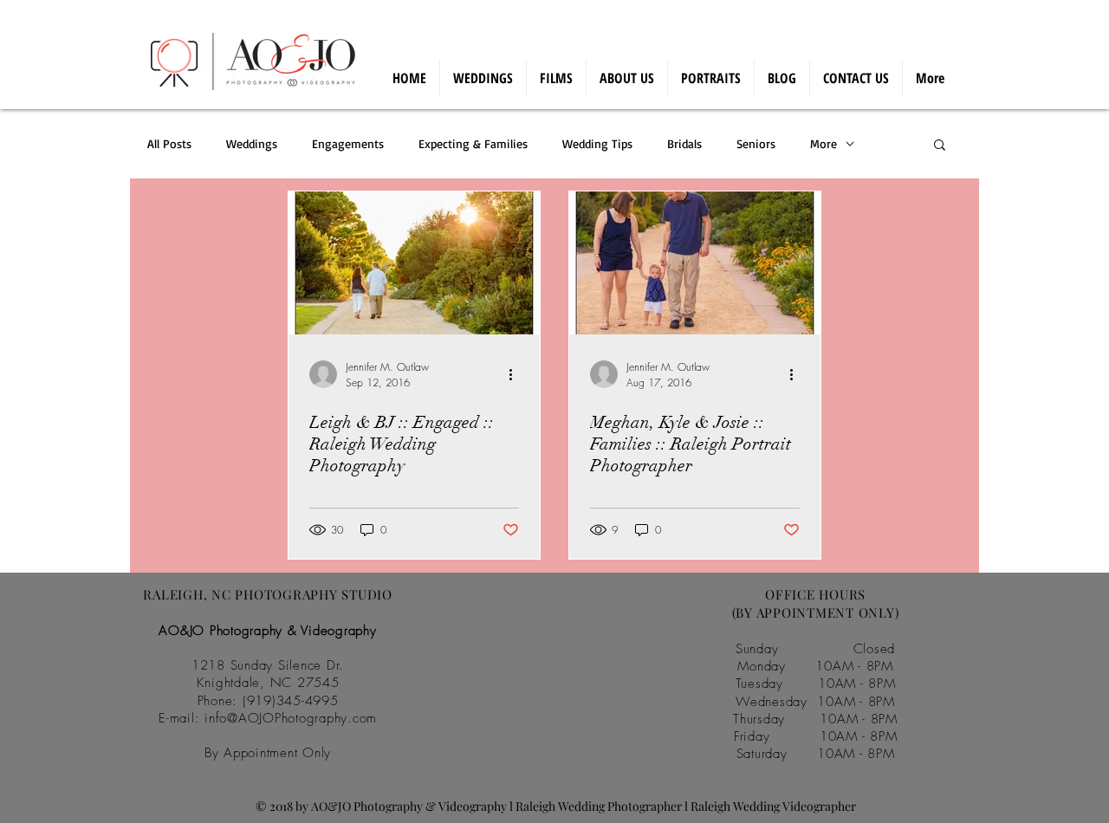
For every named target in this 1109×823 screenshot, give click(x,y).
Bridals (684, 143)
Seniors (755, 143)
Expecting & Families (473, 143)
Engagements (348, 143)
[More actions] (516, 374)
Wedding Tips (597, 143)
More (823, 143)
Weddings (251, 143)
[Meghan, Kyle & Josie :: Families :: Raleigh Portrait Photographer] (694, 262)
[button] (939, 146)
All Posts (169, 143)
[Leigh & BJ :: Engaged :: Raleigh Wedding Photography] (414, 262)
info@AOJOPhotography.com (290, 718)
